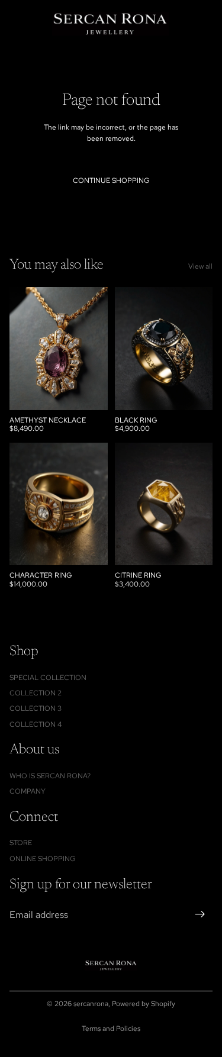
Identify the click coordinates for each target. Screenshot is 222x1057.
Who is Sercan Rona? (50, 775)
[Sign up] (200, 914)
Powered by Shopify (143, 1003)
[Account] (182, 24)
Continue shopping (111, 180)
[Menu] (13, 23)
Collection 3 (35, 708)
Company (27, 791)
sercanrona (90, 1003)
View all (200, 266)
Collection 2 (35, 693)
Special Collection (47, 677)
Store (20, 842)
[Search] (39, 24)
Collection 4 (35, 724)
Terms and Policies (111, 1028)
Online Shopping (42, 858)
